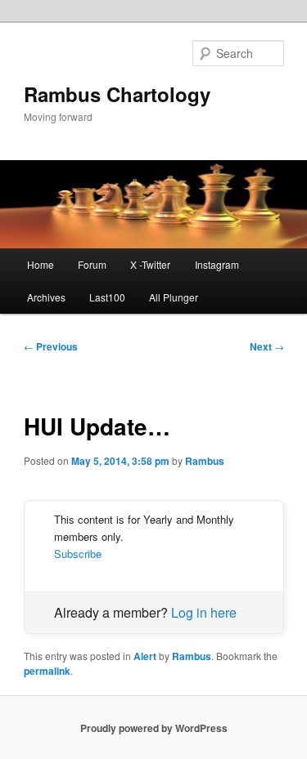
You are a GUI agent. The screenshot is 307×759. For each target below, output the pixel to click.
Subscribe (78, 553)
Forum (92, 264)
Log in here (204, 612)
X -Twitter (150, 264)
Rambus (204, 460)
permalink (47, 670)
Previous (51, 346)
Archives (46, 297)
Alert (144, 656)
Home (40, 264)
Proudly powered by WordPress (154, 728)
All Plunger (173, 297)
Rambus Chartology (117, 94)
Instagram (217, 264)
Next (267, 346)
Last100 (107, 297)
